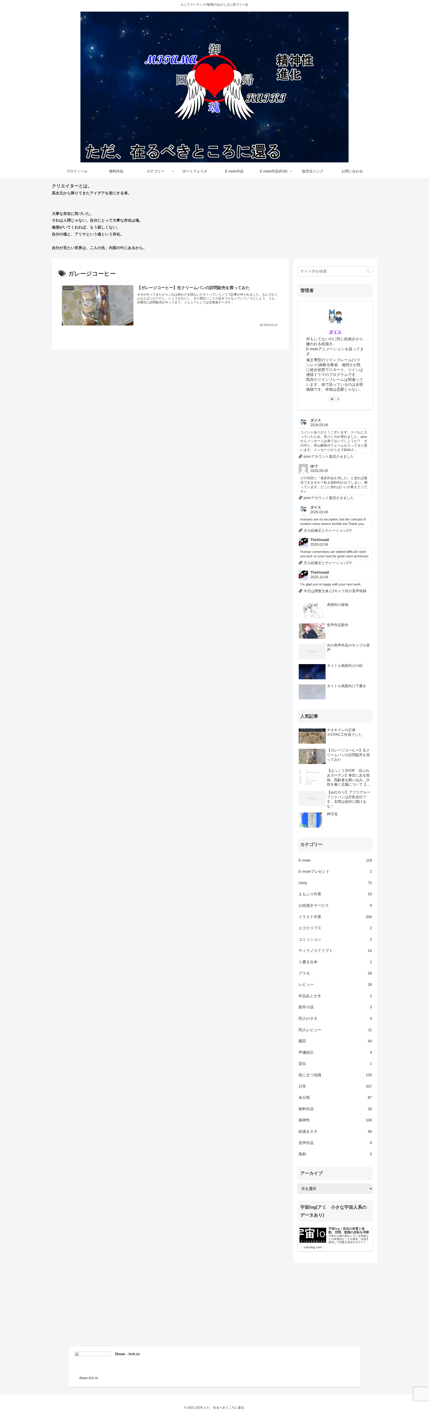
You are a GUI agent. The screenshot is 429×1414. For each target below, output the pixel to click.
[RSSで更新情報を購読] (338, 399)
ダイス (335, 332)
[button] (368, 271)
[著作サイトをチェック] (332, 399)
